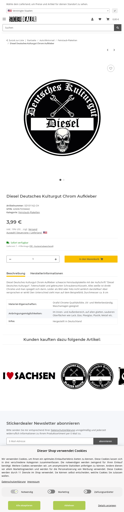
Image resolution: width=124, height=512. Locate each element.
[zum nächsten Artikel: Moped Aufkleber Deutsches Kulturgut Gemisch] (114, 49)
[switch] (14, 491)
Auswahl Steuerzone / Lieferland (24, 232)
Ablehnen (69, 505)
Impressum (33, 481)
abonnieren (105, 441)
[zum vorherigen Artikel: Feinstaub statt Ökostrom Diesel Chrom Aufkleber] (107, 49)
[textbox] (57, 11)
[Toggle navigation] (4, 18)
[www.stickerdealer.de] (22, 19)
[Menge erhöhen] (55, 259)
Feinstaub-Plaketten (29, 212)
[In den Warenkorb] (9, 60)
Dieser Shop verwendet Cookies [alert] (62, 451)
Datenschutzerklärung (63, 430)
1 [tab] (60, 180)
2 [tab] (64, 180)
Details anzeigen (107, 505)
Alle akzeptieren (24, 505)
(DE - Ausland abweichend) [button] (41, 246)
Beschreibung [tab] (15, 273)
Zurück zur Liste (16, 40)
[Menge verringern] (10, 259)
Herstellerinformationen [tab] (46, 273)
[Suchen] (117, 27)
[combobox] (58, 11)
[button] (92, 19)
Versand (32, 229)
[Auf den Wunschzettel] (110, 68)
